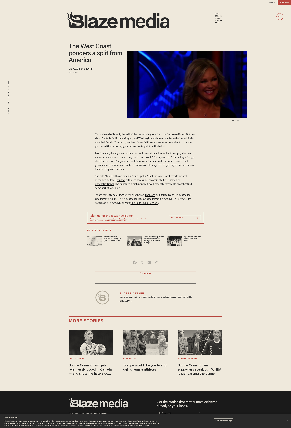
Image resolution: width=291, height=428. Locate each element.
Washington (145, 138)
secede (165, 138)
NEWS (217, 14)
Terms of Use (123, 219)
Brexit (116, 134)
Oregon (128, 138)
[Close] (287, 420)
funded (121, 180)
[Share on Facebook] (135, 262)
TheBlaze (150, 195)
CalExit (106, 138)
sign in (272, 2)
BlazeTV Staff (81, 69)
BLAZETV (218, 20)
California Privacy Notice (98, 413)
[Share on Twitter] (142, 262)
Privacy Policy (112, 219)
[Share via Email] (149, 262)
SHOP (217, 22)
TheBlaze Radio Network (144, 202)
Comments (145, 273)
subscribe (284, 2)
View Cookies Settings (223, 421)
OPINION (218, 16)
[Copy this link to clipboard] (156, 262)
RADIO (217, 18)
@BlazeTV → (125, 301)
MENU (280, 17)
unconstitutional (104, 184)
